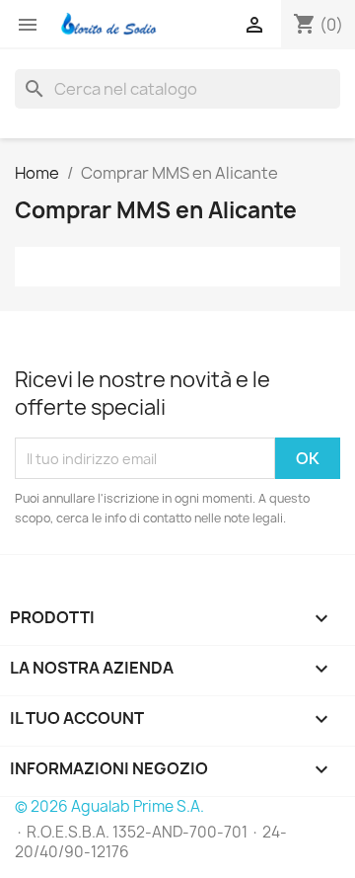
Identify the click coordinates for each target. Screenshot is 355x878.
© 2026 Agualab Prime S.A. (109, 806)
